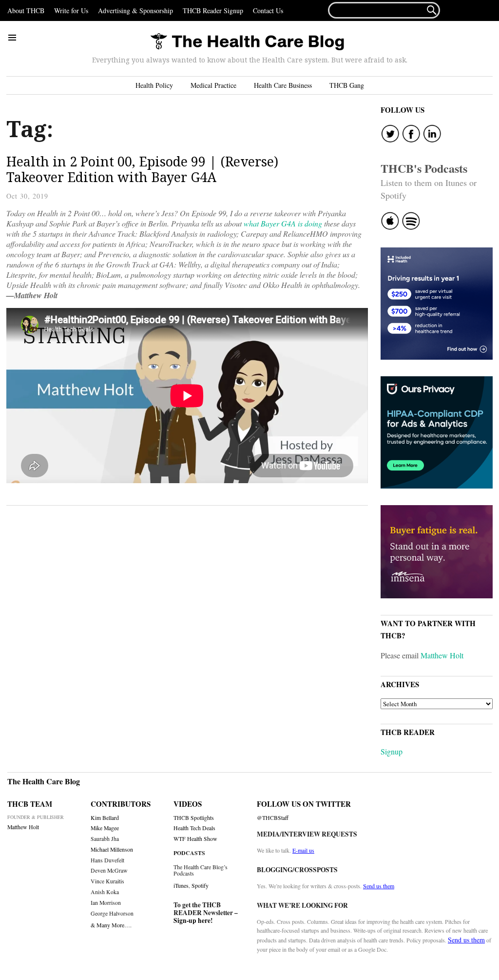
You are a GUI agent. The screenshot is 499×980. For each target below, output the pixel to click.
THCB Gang (346, 85)
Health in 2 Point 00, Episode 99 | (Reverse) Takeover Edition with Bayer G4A (142, 169)
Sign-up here (192, 920)
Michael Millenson (112, 849)
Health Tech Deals (194, 828)
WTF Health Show (195, 838)
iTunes (181, 885)
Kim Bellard (105, 817)
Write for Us (71, 10)
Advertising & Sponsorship (135, 10)
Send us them (378, 886)
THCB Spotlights (193, 817)
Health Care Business (283, 85)
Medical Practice (213, 85)
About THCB (25, 10)
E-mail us (303, 850)
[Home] (247, 42)
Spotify (200, 885)
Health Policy (154, 85)
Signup (392, 751)
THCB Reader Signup (213, 10)
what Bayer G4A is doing (284, 223)
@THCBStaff (272, 817)
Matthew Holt (442, 655)
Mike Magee (105, 828)
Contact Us (268, 10)
